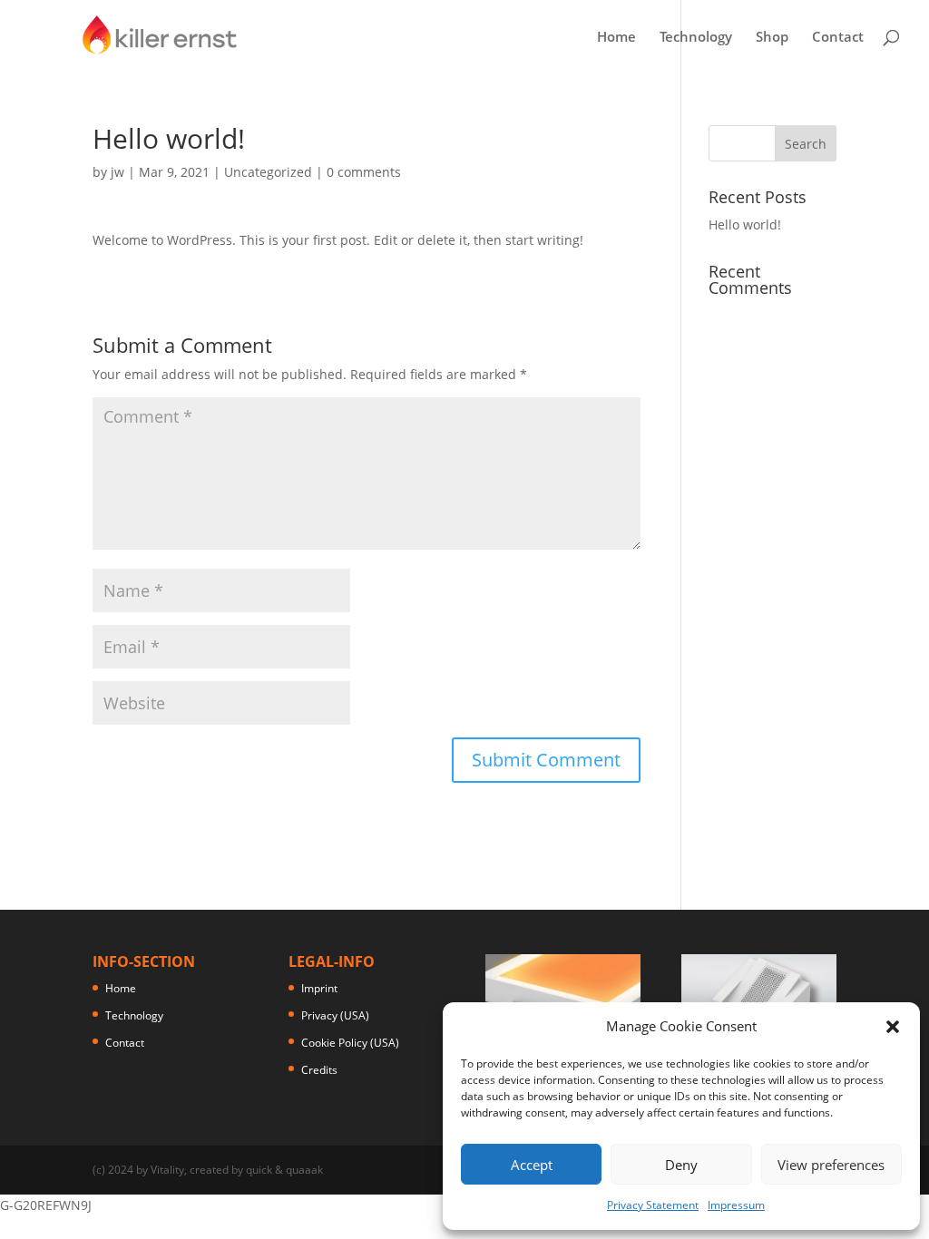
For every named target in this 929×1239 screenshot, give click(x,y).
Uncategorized (268, 171)
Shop (772, 37)
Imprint (319, 988)
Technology (696, 37)
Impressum (736, 1205)
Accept (532, 1165)
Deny (681, 1165)
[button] (893, 1027)
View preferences (831, 1165)
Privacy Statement (653, 1205)
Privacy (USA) (335, 1015)
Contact (838, 37)
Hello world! (745, 224)
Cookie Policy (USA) (350, 1042)
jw (117, 171)
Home (616, 37)
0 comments (364, 171)
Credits (319, 1070)
